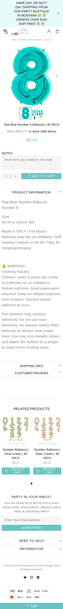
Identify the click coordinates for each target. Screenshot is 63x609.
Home (14, 40)
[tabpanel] (15, 449)
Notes (7, 153)
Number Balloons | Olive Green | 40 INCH (16, 454)
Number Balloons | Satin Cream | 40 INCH (47, 454)
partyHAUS (19, 31)
